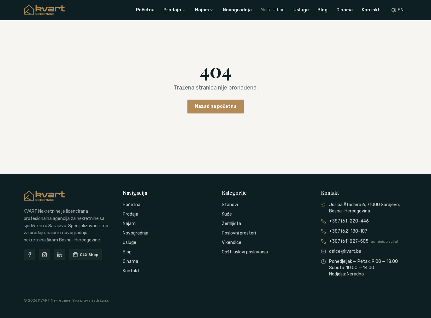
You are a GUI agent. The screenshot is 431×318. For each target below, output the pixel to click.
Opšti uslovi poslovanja (245, 252)
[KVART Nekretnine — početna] (44, 10)
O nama (344, 10)
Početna (145, 10)
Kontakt (371, 10)
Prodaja (172, 10)
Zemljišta (231, 223)
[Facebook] (29, 254)
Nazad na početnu (215, 106)
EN (401, 10)
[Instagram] (44, 254)
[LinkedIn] (59, 254)
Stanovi (230, 204)
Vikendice (231, 242)
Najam (202, 10)
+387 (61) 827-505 (363, 241)
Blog (322, 10)
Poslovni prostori (239, 233)
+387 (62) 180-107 (348, 231)
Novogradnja (237, 10)
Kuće (227, 214)
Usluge (301, 10)
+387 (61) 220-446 (349, 221)
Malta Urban (273, 10)
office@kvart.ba (345, 251)
